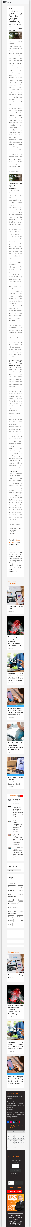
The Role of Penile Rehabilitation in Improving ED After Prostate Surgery (18, 852)
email (21, 890)
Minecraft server (13, 904)
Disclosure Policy (15, 1217)
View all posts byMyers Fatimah (15, 531)
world (10, 924)
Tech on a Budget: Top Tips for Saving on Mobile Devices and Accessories (18, 838)
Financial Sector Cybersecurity (15, 895)
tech (21, 920)
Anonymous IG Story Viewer (18, 800)
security (11, 544)
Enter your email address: (15, 1168)
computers (11, 887)
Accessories (11, 883)
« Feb (15, 1153)
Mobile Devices (12, 907)
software (20, 917)
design (20, 887)
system (17, 544)
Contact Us (15, 1215)
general (10, 900)
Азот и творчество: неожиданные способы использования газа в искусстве (18, 811)
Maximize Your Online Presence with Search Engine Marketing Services (18, 825)
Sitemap (15, 1220)
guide (21, 900)
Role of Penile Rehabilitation (15, 912)
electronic (11, 890)
